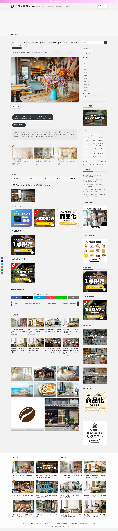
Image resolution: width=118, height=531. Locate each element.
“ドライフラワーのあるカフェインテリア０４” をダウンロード (33, 117)
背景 (87, 164)
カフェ (14, 289)
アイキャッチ (88, 96)
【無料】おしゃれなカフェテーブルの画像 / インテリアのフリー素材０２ (94, 195)
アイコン (85, 135)
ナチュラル (94, 148)
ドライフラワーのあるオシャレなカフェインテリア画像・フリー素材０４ (45, 161)
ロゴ (86, 69)
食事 (58, 178)
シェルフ (95, 145)
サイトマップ (26, 523)
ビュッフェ (93, 153)
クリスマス (86, 143)
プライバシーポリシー (50, 523)
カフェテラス (88, 63)
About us (33, 523)
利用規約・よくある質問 (62, 523)
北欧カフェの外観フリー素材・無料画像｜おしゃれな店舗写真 (94, 185)
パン (104, 151)
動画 (86, 75)
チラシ (86, 99)
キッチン (100, 140)
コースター (93, 143)
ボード (94, 156)
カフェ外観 (86, 140)
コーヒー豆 (100, 143)
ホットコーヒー (87, 156)
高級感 (99, 164)
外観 (31, 178)
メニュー (100, 156)
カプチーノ (93, 140)
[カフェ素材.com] (23, 6)
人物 (44, 178)
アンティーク (98, 135)
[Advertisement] (59, 22)
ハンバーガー (86, 151)
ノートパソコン (102, 148)
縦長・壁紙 (88, 84)
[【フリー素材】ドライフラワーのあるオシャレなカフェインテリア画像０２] (66, 153)
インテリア (17, 178)
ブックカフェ (101, 153)
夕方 (91, 161)
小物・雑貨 (88, 81)
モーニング (86, 159)
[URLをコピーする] (73, 297)
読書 (94, 164)
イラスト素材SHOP (83, 523)
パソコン (94, 151)
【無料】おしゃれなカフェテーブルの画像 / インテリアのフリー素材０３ (94, 190)
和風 (87, 161)
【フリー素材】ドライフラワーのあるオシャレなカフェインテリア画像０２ (67, 161)
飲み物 (86, 90)
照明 (102, 161)
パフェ (99, 151)
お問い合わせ (40, 523)
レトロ (99, 159)
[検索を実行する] (105, 42)
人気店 (104, 159)
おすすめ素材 (88, 54)
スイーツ (101, 145)
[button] (16, 297)
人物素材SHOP (73, 523)
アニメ (91, 135)
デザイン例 (87, 93)
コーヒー (72, 178)
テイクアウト (86, 148)
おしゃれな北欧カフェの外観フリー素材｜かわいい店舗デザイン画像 (94, 180)
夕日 (95, 161)
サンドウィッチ (87, 145)
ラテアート (93, 159)
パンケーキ (86, 153)
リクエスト (92, 523)
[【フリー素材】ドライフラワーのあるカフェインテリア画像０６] (22, 153)
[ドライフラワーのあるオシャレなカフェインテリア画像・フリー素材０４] (44, 153)
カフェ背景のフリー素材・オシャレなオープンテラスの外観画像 (94, 175)
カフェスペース (101, 137)
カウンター (93, 137)
